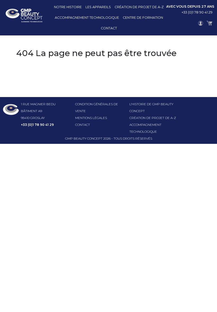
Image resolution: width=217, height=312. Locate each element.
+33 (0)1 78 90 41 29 (197, 12)
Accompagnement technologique (87, 18)
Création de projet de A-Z (139, 7)
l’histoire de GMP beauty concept (151, 107)
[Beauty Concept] (21, 18)
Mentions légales (91, 118)
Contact (109, 28)
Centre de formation (143, 18)
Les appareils (98, 7)
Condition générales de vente (96, 107)
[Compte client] (200, 23)
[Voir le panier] (209, 23)
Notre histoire (68, 7)
